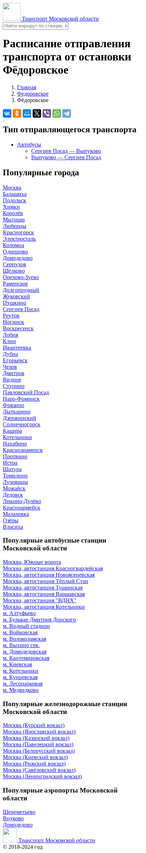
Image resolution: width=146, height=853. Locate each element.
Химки (11, 207)
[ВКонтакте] (7, 113)
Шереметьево (19, 812)
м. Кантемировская (26, 658)
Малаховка (16, 514)
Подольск (14, 200)
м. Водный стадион (26, 626)
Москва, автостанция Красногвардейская (53, 568)
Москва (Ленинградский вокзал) (42, 776)
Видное (12, 380)
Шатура (12, 469)
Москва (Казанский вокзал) (36, 738)
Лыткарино (16, 412)
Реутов (11, 316)
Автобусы (29, 145)
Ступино (13, 386)
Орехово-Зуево (21, 277)
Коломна (13, 245)
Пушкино (14, 303)
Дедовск (13, 495)
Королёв (13, 213)
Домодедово (18, 258)
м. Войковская (20, 632)
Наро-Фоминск (21, 399)
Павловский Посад (26, 392)
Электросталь (19, 239)
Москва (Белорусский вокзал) (39, 751)
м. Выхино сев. (21, 645)
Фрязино (13, 405)
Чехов (10, 367)
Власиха (13, 527)
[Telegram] (66, 113)
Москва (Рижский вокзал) (34, 764)
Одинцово (15, 252)
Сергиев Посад (21, 309)
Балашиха (15, 194)
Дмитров (13, 373)
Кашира (12, 431)
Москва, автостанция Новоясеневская (49, 575)
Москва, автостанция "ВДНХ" (40, 600)
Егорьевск (15, 360)
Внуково (13, 818)
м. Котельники (20, 671)
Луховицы (15, 482)
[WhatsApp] (56, 113)
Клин (9, 341)
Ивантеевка (17, 348)
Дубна (10, 354)
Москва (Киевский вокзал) (35, 757)
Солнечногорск (21, 424)
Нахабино (15, 444)
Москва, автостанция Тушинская (43, 588)
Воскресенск (18, 328)
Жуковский (16, 296)
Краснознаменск (23, 450)
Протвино (15, 456)
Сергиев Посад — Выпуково (66, 151)
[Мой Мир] (27, 113)
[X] (37, 113)
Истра (10, 463)
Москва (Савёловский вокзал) (39, 770)
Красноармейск (21, 508)
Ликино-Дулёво (22, 501)
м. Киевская (17, 664)
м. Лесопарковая (23, 684)
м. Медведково (21, 690)
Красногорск (18, 232)
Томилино (15, 476)
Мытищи (14, 220)
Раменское (15, 284)
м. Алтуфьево (19, 613)
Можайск (14, 488)
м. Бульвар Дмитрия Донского (39, 620)
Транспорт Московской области (60, 19)
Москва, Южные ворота (32, 562)
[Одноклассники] (17, 113)
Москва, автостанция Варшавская (44, 594)
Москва (12, 188)
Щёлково (14, 271)
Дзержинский (19, 418)
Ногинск (13, 322)
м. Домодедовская (24, 652)
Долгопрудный (21, 290)
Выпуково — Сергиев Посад (66, 157)
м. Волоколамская (24, 639)
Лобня (10, 335)
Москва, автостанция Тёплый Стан (45, 581)
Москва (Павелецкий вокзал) (38, 744)
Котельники (17, 437)
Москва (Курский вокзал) (33, 725)
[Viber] (47, 113)
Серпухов (14, 264)
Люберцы (14, 226)
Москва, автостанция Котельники (44, 607)
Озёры (10, 520)
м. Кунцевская (20, 677)
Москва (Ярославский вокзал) (39, 732)
